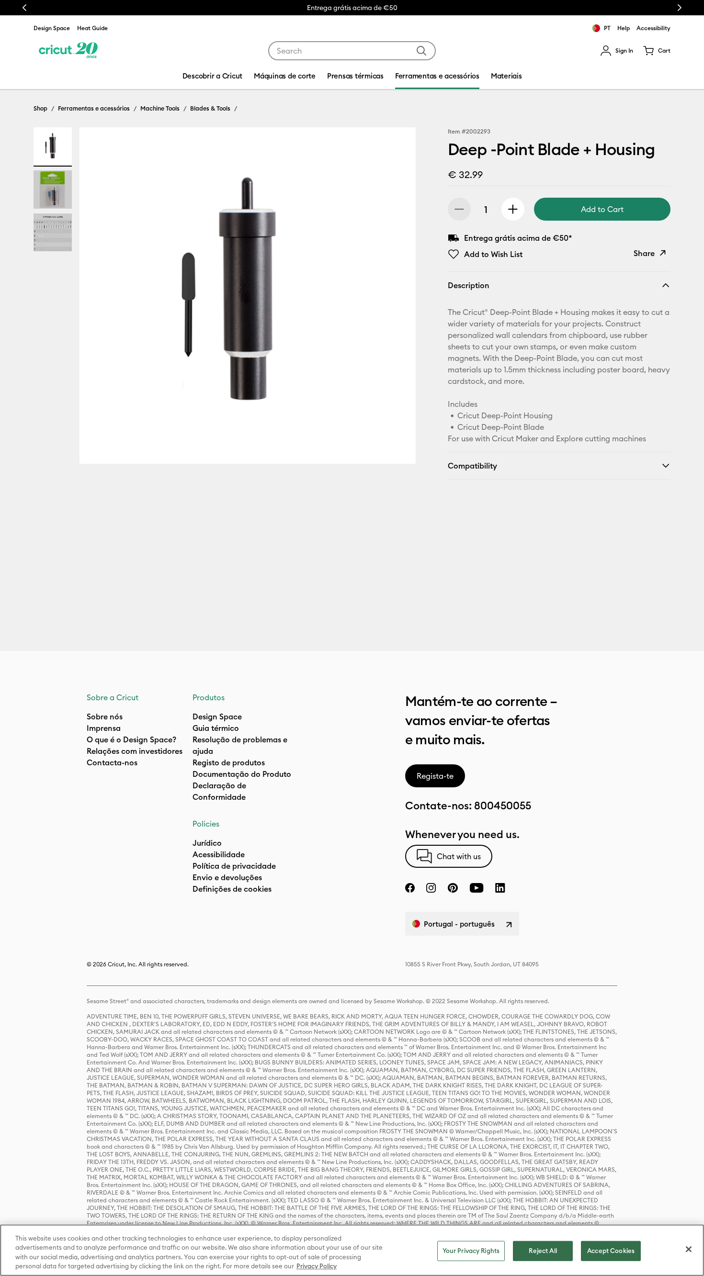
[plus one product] (512, 209)
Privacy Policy (316, 1266)
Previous (24, 7)
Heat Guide (92, 28)
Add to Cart (602, 209)
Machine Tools (160, 108)
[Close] (688, 1249)
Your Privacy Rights (471, 1250)
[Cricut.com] (68, 50)
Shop (40, 108)
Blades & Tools (210, 108)
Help (623, 28)
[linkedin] (500, 888)
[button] (616, 50)
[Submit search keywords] (421, 50)
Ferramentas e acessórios (94, 108)
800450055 (502, 805)
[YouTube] (476, 888)
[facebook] (410, 888)
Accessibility (653, 28)
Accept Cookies (611, 1250)
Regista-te (435, 776)
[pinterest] (452, 888)
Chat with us (459, 856)
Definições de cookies (232, 889)
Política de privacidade (234, 866)
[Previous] (100, 298)
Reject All (542, 1250)
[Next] (394, 298)
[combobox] (352, 50)
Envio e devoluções (227, 877)
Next (679, 7)
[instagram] (431, 888)
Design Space (52, 28)
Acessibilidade (219, 854)
